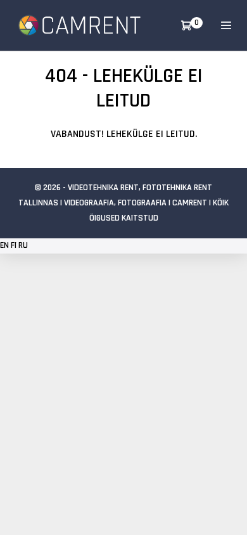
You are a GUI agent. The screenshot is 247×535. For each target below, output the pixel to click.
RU (23, 245)
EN (4, 245)
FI (13, 245)
